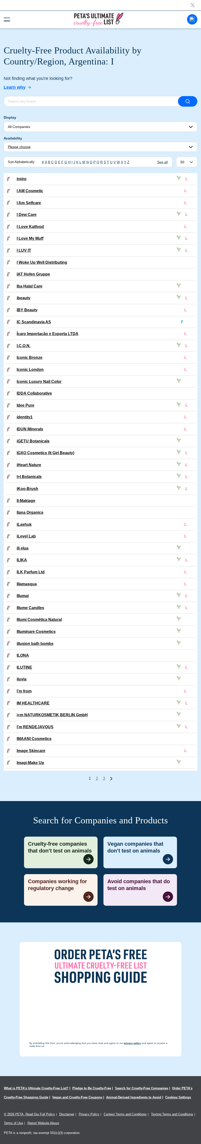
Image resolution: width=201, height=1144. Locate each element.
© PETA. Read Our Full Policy (29, 1114)
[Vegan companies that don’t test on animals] (140, 852)
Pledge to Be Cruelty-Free (91, 1088)
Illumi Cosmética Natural (39, 619)
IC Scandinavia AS (34, 322)
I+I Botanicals (29, 477)
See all (162, 162)
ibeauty (23, 298)
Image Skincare (31, 751)
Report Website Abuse (43, 1123)
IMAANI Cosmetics (34, 739)
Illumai (23, 596)
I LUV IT (24, 250)
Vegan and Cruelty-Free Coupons (77, 1097)
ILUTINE (24, 667)
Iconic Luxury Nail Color (39, 381)
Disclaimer (66, 1114)
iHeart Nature (29, 465)
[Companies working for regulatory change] (61, 890)
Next (111, 778)
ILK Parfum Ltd (31, 572)
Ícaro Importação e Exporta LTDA (47, 334)
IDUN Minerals (30, 429)
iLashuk (24, 524)
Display (10, 117)
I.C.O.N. (23, 346)
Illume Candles (30, 608)
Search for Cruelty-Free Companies (141, 1088)
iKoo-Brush (27, 489)
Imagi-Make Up (30, 763)
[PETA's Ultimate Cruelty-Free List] (98, 19)
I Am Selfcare (29, 203)
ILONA (23, 655)
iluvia (21, 679)
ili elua (22, 548)
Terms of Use (13, 1123)
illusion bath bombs (35, 643)
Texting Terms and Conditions (172, 1114)
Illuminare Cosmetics (36, 631)
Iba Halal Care (29, 286)
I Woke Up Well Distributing (42, 262)
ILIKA (22, 560)
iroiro (21, 179)
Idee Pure (25, 405)
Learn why (14, 87)
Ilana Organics (30, 512)
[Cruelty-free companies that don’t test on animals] (61, 852)
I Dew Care (27, 215)
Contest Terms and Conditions (125, 1114)
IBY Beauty (27, 310)
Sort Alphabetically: (21, 162)
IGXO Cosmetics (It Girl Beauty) (45, 453)
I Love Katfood (30, 227)
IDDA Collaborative (34, 393)
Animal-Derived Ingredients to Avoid (133, 1097)
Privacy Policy (89, 1114)
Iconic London (30, 369)
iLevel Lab (26, 536)
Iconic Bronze (29, 357)
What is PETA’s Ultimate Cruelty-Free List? (36, 1088)
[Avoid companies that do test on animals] (140, 890)
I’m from (24, 691)
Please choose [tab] (19, 147)
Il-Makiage (26, 501)
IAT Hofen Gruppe (33, 274)
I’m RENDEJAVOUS (35, 727)
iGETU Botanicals (33, 441)
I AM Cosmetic (30, 191)
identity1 (25, 417)
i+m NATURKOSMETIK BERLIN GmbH (52, 715)
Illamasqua (27, 584)
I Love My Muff (30, 238)
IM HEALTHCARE (33, 703)
